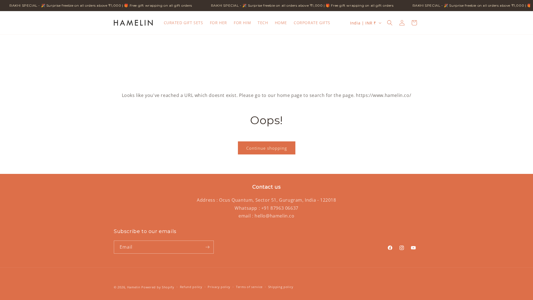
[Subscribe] (207, 247)
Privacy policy (219, 287)
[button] (390, 23)
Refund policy (191, 287)
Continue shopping (266, 148)
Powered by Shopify (157, 287)
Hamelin (133, 287)
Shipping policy (280, 287)
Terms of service (249, 287)
